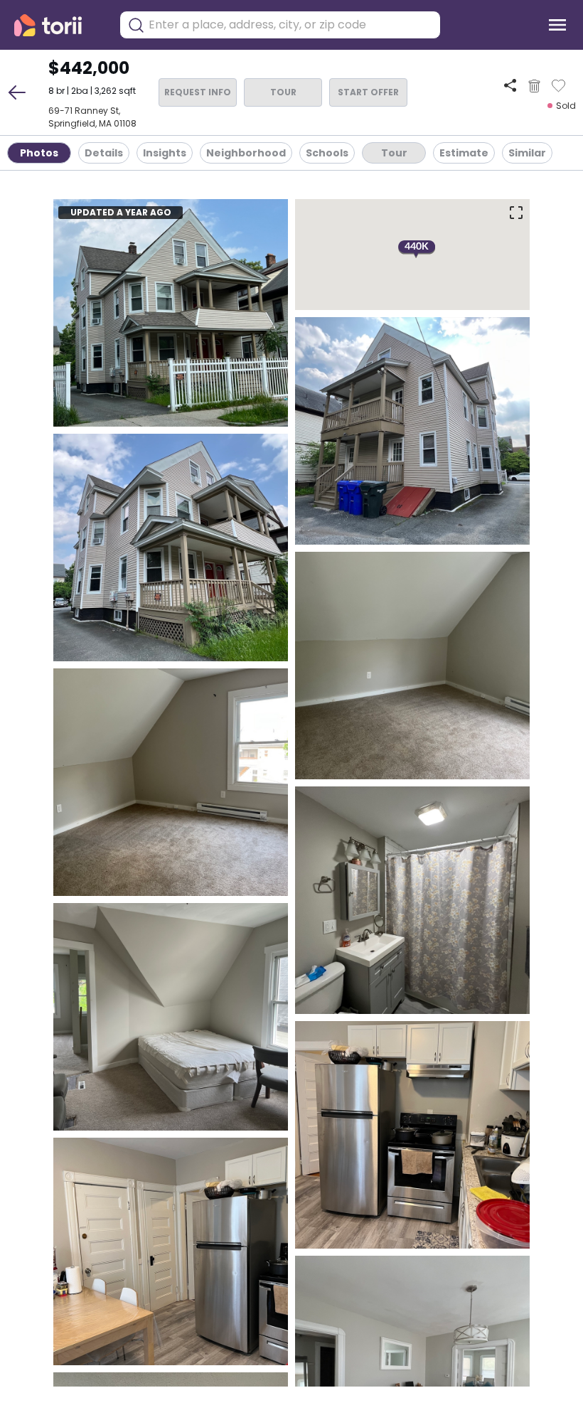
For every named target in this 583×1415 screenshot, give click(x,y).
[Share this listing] (510, 85)
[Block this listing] (534, 86)
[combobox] (291, 25)
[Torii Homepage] (58, 25)
